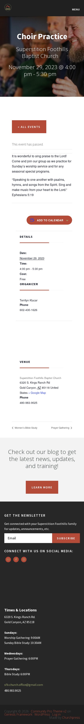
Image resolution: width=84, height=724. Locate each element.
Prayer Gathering (60, 427)
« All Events (29, 127)
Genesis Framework (18, 714)
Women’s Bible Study (25, 427)
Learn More (42, 487)
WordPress (42, 714)
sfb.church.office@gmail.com (23, 685)
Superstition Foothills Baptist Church (23, 10)
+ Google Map (37, 393)
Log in (56, 714)
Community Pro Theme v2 (48, 711)
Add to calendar (50, 220)
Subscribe (66, 538)
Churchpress (71, 717)
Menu (76, 9)
